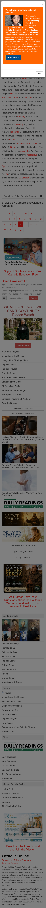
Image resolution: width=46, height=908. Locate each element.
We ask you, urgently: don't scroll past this (20, 11)
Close (39, 73)
